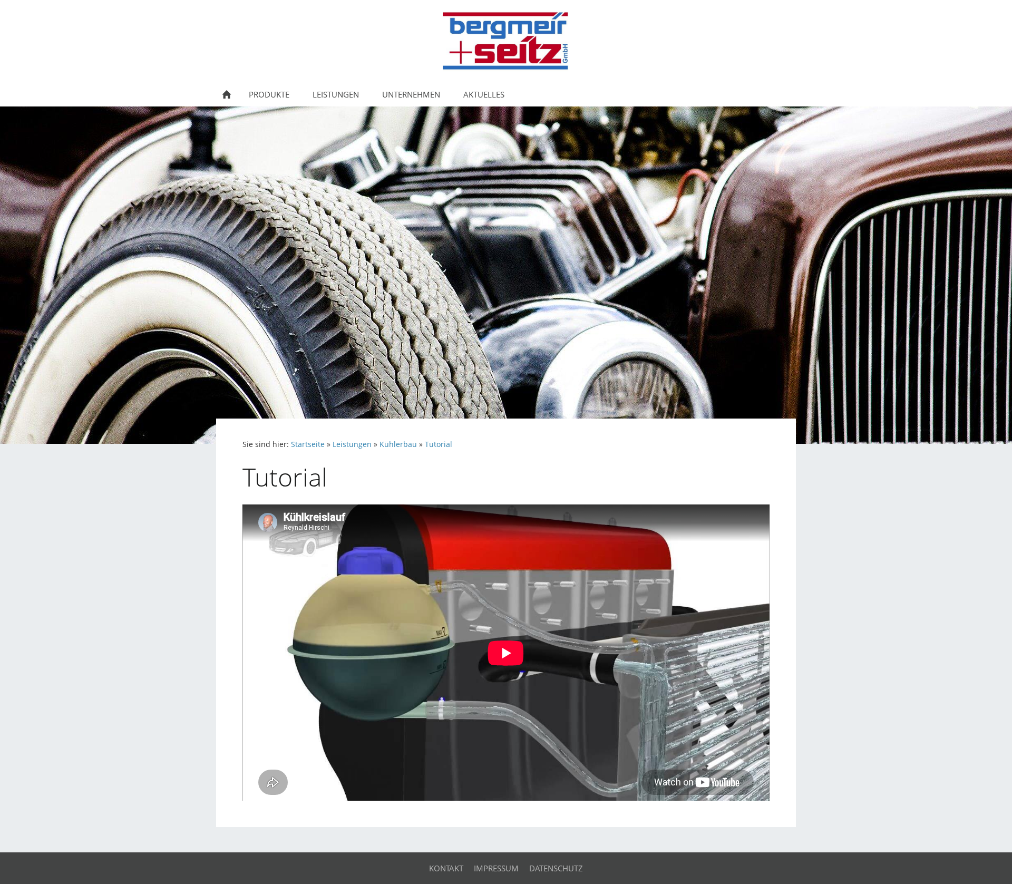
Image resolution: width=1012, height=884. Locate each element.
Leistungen (352, 444)
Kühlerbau (398, 444)
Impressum (496, 868)
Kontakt (446, 868)
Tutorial (438, 444)
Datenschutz (556, 868)
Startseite (308, 444)
